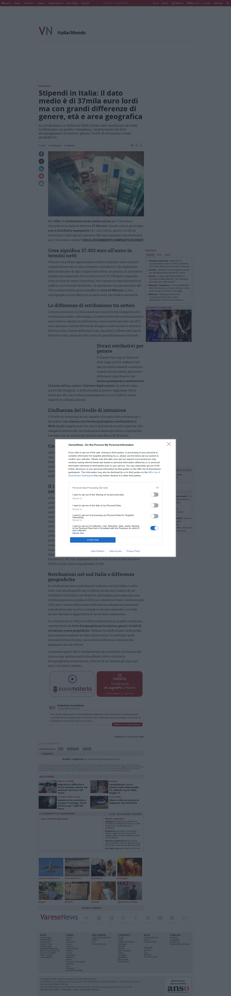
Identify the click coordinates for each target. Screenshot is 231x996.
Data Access (115, 551)
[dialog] (115, 498)
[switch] (154, 494)
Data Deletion (97, 551)
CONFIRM (93, 540)
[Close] (170, 445)
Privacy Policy (133, 551)
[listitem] (115, 487)
